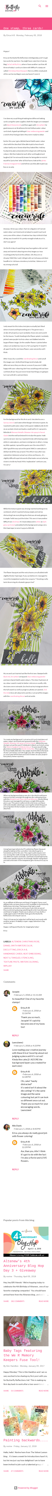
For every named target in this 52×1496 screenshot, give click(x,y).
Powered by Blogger (27, 1487)
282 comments (17, 1301)
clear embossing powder (36, 131)
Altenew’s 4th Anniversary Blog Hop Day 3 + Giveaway (23, 1266)
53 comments (17, 1391)
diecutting (9, 949)
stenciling (27, 957)
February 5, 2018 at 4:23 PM (27, 1045)
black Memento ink (14, 125)
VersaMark (40, 125)
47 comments (17, 1471)
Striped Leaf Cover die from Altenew (23, 799)
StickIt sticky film (28, 749)
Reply (15, 1035)
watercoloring (29, 961)
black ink (6, 677)
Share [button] (6, 970)
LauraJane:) (17, 1042)
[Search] (40, 5)
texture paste (11, 961)
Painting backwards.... (25, 1440)
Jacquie (15, 991)
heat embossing (32, 953)
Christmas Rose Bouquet (17, 71)
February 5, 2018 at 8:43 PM (27, 1129)
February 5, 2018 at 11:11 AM (28, 995)
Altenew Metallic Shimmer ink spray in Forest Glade (24, 742)
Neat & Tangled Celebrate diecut (18, 747)
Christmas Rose (30, 941)
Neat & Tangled (12, 957)
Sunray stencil (9, 423)
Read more (44, 1301)
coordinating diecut (30, 359)
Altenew (16, 941)
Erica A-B (22, 949)
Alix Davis (17, 1125)
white (38, 522)
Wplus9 (7, 966)
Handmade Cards (12, 953)
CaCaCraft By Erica (14, 64)
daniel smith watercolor (17, 945)
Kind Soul (15, 522)
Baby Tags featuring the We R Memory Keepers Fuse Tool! (22, 1355)
